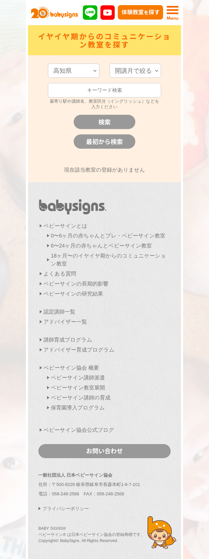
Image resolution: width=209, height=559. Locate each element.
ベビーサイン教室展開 (78, 388)
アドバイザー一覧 (65, 322)
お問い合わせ (104, 450)
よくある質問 (59, 274)
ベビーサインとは (65, 226)
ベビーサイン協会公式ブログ (78, 430)
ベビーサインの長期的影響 (75, 284)
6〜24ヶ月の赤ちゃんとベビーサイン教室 (101, 246)
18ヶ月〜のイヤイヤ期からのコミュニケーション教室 (108, 260)
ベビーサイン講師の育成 (80, 398)
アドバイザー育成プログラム (79, 350)
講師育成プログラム (67, 340)
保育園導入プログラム (78, 408)
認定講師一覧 (59, 312)
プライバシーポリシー (65, 508)
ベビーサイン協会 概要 (71, 368)
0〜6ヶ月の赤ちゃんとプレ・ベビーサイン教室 (108, 236)
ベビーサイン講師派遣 (78, 378)
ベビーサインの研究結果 (73, 294)
